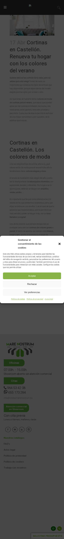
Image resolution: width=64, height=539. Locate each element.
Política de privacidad (35, 299)
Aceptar (32, 276)
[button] (59, 243)
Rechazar (32, 284)
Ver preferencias (32, 292)
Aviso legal (49, 299)
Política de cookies (18, 299)
